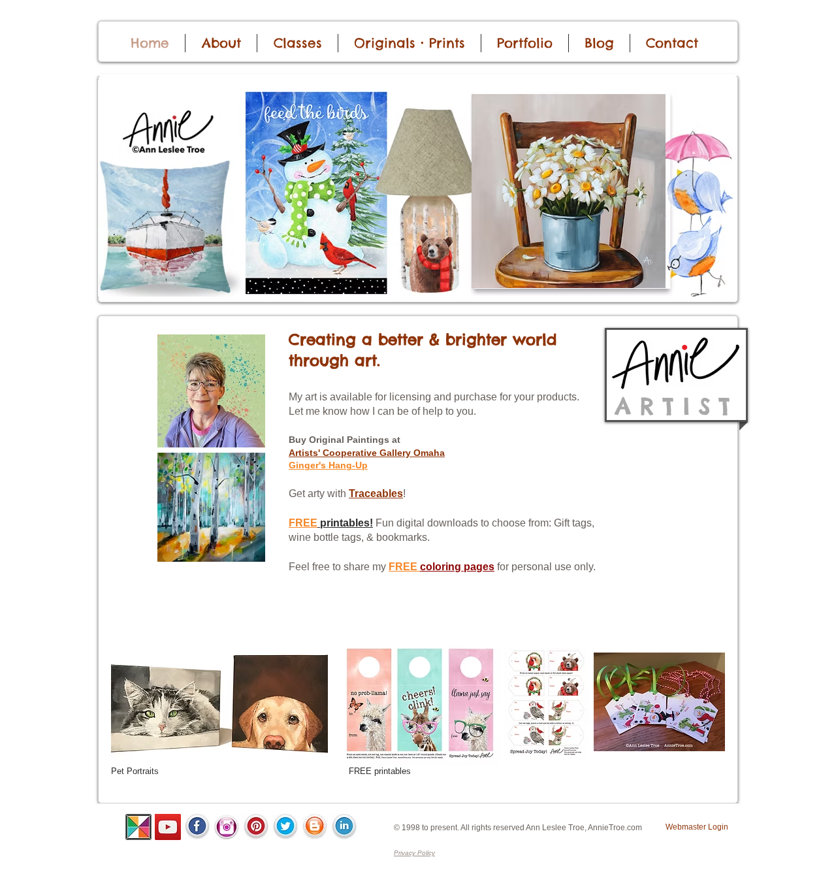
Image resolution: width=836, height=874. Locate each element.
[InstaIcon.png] (227, 827)
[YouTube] (168, 827)
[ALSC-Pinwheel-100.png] (138, 827)
